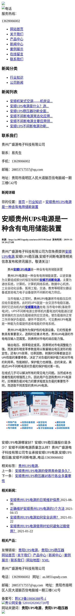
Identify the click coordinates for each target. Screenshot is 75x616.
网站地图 (33, 560)
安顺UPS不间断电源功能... (29, 126)
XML (45, 560)
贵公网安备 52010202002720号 (27, 603)
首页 (21, 202)
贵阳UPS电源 (28, 550)
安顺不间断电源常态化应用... (31, 116)
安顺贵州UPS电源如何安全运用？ (35, 517)
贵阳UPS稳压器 (52, 550)
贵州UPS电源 (28, 466)
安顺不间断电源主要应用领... (31, 121)
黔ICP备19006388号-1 (30, 598)
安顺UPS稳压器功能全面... (29, 111)
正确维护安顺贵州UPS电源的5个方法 (37, 508)
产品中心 (16, 39)
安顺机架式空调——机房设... (31, 101)
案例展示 (16, 49)
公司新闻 (16, 82)
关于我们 (16, 34)
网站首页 (16, 29)
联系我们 (16, 59)
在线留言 (16, 54)
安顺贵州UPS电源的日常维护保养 (35, 500)
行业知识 (16, 77)
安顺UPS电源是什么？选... (29, 106)
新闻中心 (16, 44)
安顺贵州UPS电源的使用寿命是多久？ (43, 471)
